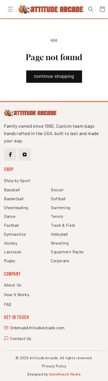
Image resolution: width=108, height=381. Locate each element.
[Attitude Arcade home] (30, 113)
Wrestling (60, 243)
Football (11, 225)
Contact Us (20, 338)
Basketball (14, 198)
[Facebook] (10, 154)
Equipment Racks (67, 251)
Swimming (61, 207)
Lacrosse (12, 251)
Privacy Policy (54, 366)
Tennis (57, 216)
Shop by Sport (17, 180)
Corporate (60, 260)
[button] (10, 9)
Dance (10, 216)
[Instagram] (24, 154)
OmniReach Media (65, 374)
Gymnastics (15, 234)
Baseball (12, 189)
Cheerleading (16, 207)
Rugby (9, 260)
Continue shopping (54, 77)
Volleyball (59, 234)
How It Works (16, 294)
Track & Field (63, 225)
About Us (12, 284)
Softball (58, 198)
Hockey (11, 243)
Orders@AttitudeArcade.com (37, 327)
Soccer (57, 189)
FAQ (8, 304)
